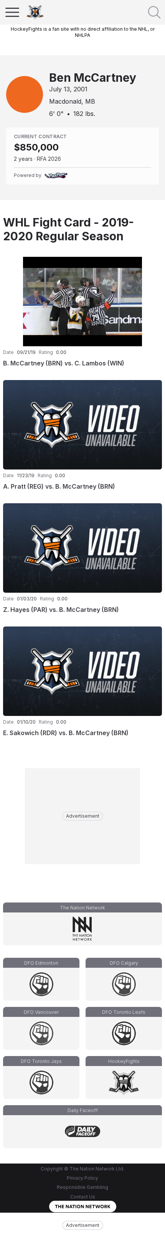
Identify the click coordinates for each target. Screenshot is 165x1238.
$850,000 (36, 147)
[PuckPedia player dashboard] (56, 175)
